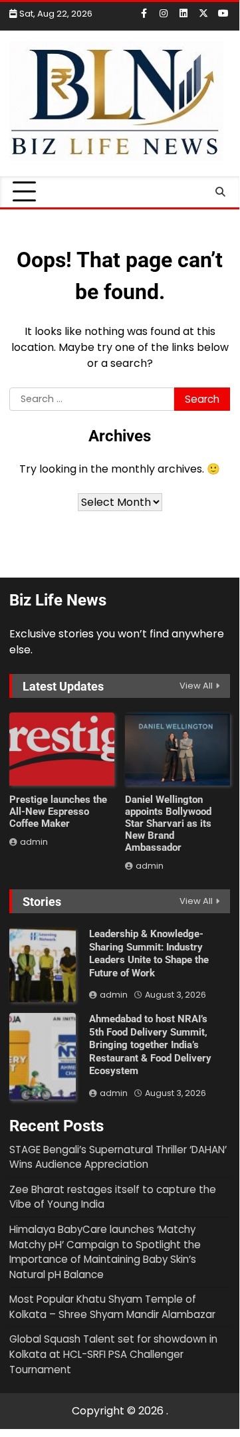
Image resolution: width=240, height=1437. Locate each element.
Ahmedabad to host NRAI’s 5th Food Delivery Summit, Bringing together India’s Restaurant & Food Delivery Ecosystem (150, 1045)
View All (196, 685)
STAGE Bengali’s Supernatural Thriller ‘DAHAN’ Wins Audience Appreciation (118, 1157)
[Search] (220, 192)
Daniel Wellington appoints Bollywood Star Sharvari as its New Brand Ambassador (168, 823)
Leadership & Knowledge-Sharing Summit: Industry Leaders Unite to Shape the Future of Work (149, 953)
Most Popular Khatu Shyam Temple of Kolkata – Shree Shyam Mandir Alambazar (112, 1306)
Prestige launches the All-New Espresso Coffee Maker (58, 811)
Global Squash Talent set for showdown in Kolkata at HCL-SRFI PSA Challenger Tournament (113, 1354)
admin (34, 841)
